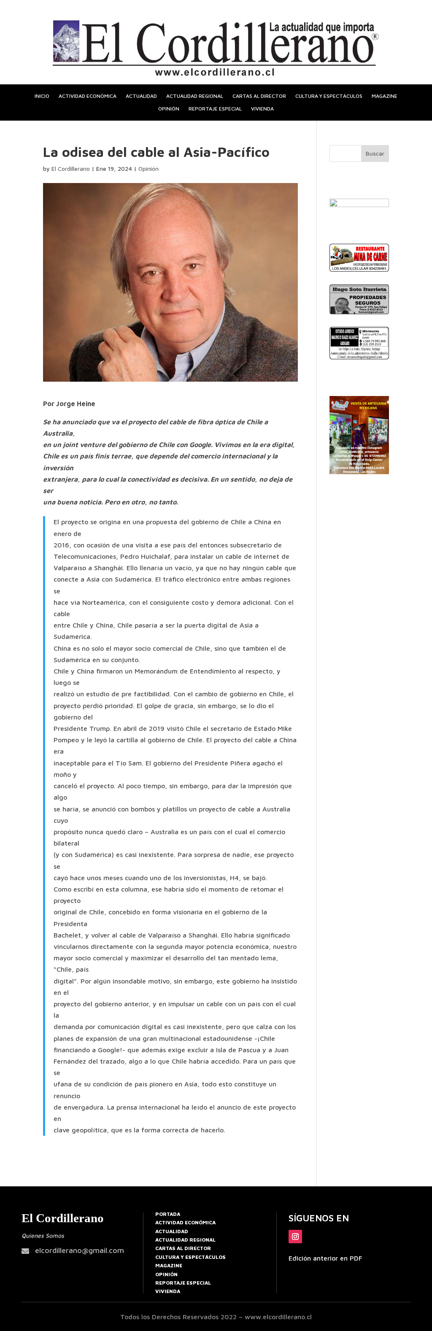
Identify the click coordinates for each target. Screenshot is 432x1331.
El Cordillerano (70, 168)
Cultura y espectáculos (328, 96)
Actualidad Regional (185, 1240)
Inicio (42, 96)
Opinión (168, 109)
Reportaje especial (215, 109)
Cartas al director (259, 96)
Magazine (384, 96)
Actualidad (141, 96)
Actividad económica (87, 96)
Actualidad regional (194, 96)
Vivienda (262, 109)
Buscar (375, 153)
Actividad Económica (185, 1222)
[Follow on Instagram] (295, 1236)
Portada (167, 1214)
